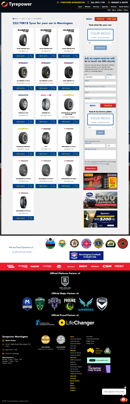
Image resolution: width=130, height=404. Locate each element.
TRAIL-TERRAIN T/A (68, 81)
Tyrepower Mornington (72, 2)
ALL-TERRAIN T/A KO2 (23, 81)
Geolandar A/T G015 (69, 146)
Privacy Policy (89, 164)
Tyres (80, 7)
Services (96, 7)
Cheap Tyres (90, 343)
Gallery (119, 10)
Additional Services (76, 374)
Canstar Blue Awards (92, 339)
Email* (87, 92)
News (114, 10)
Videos (126, 10)
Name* (87, 81)
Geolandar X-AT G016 (23, 211)
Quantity (109, 75)
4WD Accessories (75, 360)
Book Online (124, 7)
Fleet (109, 10)
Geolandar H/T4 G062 (68, 178)
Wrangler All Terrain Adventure (68, 113)
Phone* (95, 87)
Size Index (89, 337)
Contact (114, 7)
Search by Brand (75, 343)
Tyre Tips (73, 348)
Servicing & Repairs (76, 367)
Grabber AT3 (46, 113)
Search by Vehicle (75, 339)
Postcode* (88, 98)
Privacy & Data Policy (12, 401)
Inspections (73, 364)
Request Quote (91, 168)
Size (86, 75)
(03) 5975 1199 (98, 2)
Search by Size (74, 341)
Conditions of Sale (23, 401)
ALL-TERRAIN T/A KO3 (46, 81)
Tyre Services (74, 369)
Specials (105, 7)
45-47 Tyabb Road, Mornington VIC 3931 (18, 345)
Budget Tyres (90, 341)
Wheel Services (75, 371)
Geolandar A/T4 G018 (23, 178)
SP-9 (46, 146)
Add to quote (21, 56)
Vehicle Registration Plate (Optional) (92, 142)
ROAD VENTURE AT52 (23, 48)
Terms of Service (100, 164)
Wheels (87, 7)
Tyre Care (73, 346)
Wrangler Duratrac (23, 146)
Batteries (72, 362)
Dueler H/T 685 (23, 113)
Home (16, 19)
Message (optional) (90, 149)
